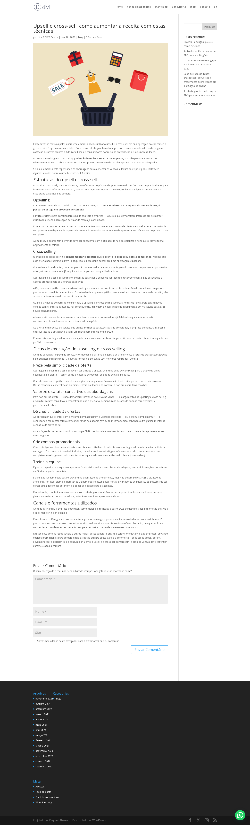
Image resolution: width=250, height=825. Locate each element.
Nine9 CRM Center (48, 37)
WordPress (99, 820)
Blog (193, 7)
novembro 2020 (44, 756)
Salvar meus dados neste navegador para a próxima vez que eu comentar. (78, 641)
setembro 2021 (44, 709)
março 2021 (42, 735)
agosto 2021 (42, 714)
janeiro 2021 (42, 745)
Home (119, 7)
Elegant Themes (59, 820)
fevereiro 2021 (44, 740)
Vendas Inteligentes (139, 7)
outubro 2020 (43, 761)
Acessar (40, 786)
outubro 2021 (43, 703)
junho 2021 (42, 719)
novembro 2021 (44, 698)
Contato (205, 7)
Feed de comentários (47, 797)
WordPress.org (44, 802)
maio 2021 (41, 724)
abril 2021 (41, 730)
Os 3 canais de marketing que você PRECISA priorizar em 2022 (200, 64)
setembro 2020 (44, 766)
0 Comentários (94, 37)
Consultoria (179, 7)
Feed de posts (43, 791)
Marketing (161, 7)
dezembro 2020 (44, 750)
